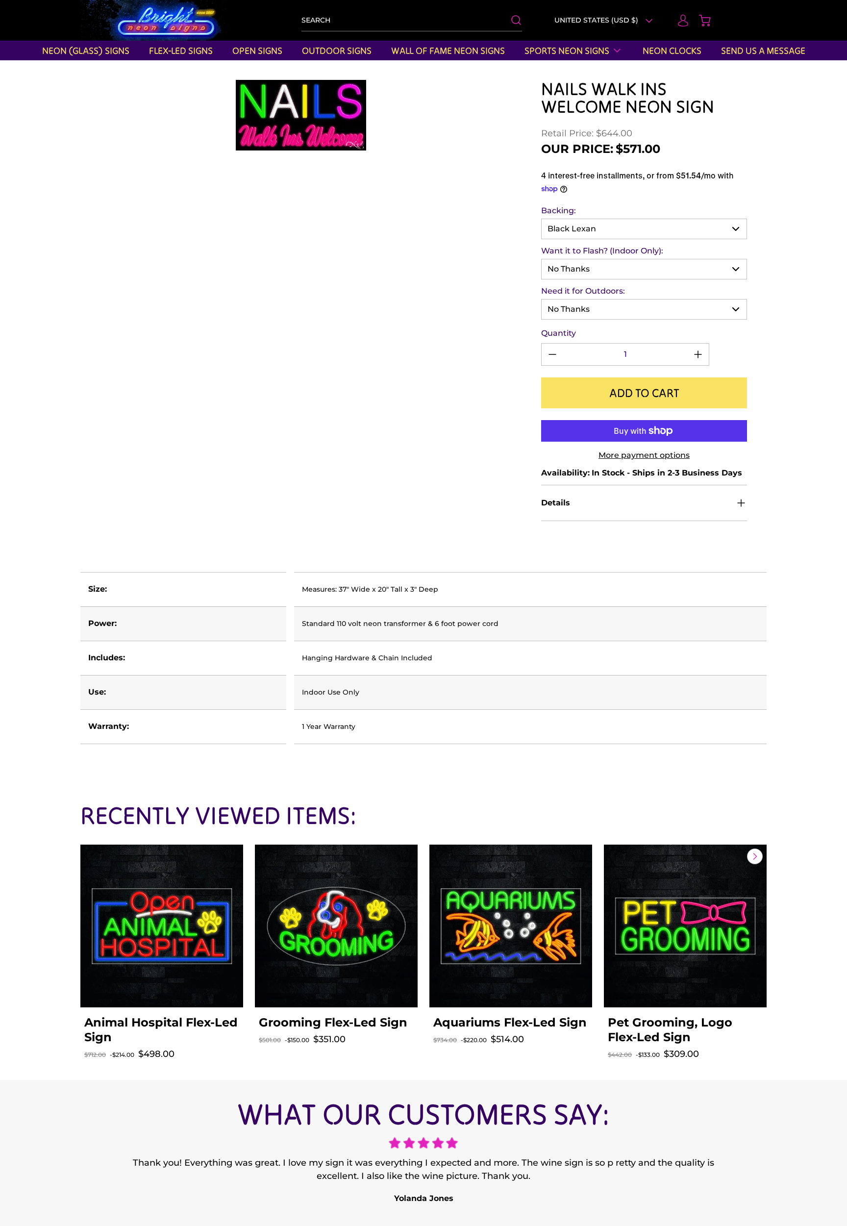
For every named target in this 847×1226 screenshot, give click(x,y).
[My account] (678, 20)
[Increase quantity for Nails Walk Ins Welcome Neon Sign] (698, 354)
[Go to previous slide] (732, 856)
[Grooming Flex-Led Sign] (336, 926)
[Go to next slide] (754, 856)
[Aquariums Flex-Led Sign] (510, 926)
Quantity (558, 333)
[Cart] (700, 20)
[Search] (511, 20)
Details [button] (555, 502)
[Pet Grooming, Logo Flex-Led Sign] (685, 926)
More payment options (644, 455)
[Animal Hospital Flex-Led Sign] (161, 926)
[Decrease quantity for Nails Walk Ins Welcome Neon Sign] (552, 354)
